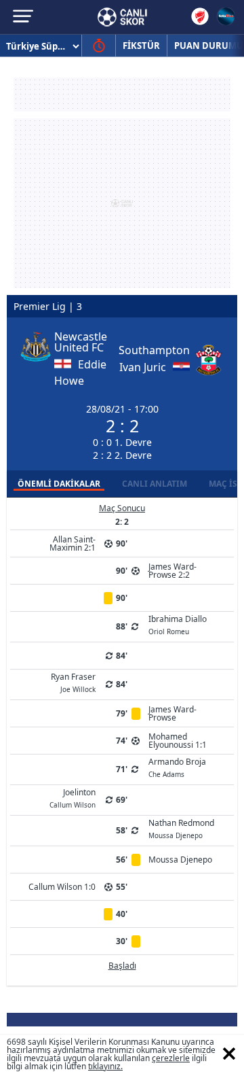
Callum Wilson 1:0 (62, 887)
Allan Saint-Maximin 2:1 (72, 543)
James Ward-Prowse (172, 713)
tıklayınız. (105, 1066)
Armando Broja (177, 767)
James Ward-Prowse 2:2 (172, 571)
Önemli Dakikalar (59, 483)
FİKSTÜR (141, 45)
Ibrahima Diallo (177, 624)
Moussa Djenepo (180, 859)
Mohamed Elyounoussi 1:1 (177, 740)
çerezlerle (171, 1058)
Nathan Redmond (181, 828)
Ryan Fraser (73, 682)
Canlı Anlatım (154, 483)
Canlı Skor (122, 17)
